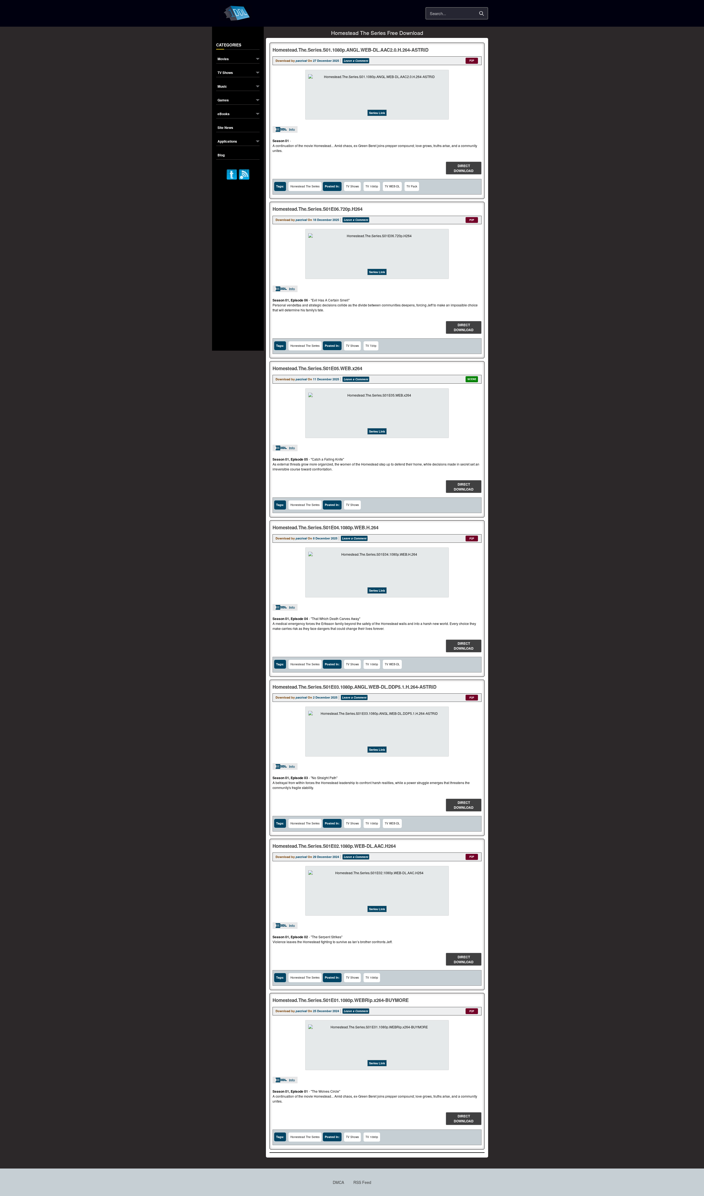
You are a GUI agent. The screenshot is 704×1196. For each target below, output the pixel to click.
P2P (471, 60)
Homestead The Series (305, 186)
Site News (225, 128)
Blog (221, 155)
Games (223, 100)
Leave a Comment (356, 61)
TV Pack (411, 186)
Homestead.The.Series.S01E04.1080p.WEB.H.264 (325, 527)
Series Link (377, 113)
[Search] (481, 13)
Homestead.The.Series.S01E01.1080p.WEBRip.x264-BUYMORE (341, 1000)
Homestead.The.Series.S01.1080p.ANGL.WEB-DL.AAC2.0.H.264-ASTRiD (350, 49)
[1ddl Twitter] (231, 174)
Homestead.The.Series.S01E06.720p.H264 (317, 209)
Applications (227, 142)
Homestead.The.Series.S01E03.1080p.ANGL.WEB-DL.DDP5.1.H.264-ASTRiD (354, 686)
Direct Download (464, 168)
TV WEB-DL (392, 186)
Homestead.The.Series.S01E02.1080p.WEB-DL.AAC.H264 (334, 846)
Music (222, 87)
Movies (223, 59)
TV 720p (370, 346)
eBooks (224, 114)
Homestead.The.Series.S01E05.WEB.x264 (317, 368)
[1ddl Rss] (244, 174)
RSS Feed (362, 1182)
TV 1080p (371, 186)
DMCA (338, 1182)
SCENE (472, 379)
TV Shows (225, 73)
